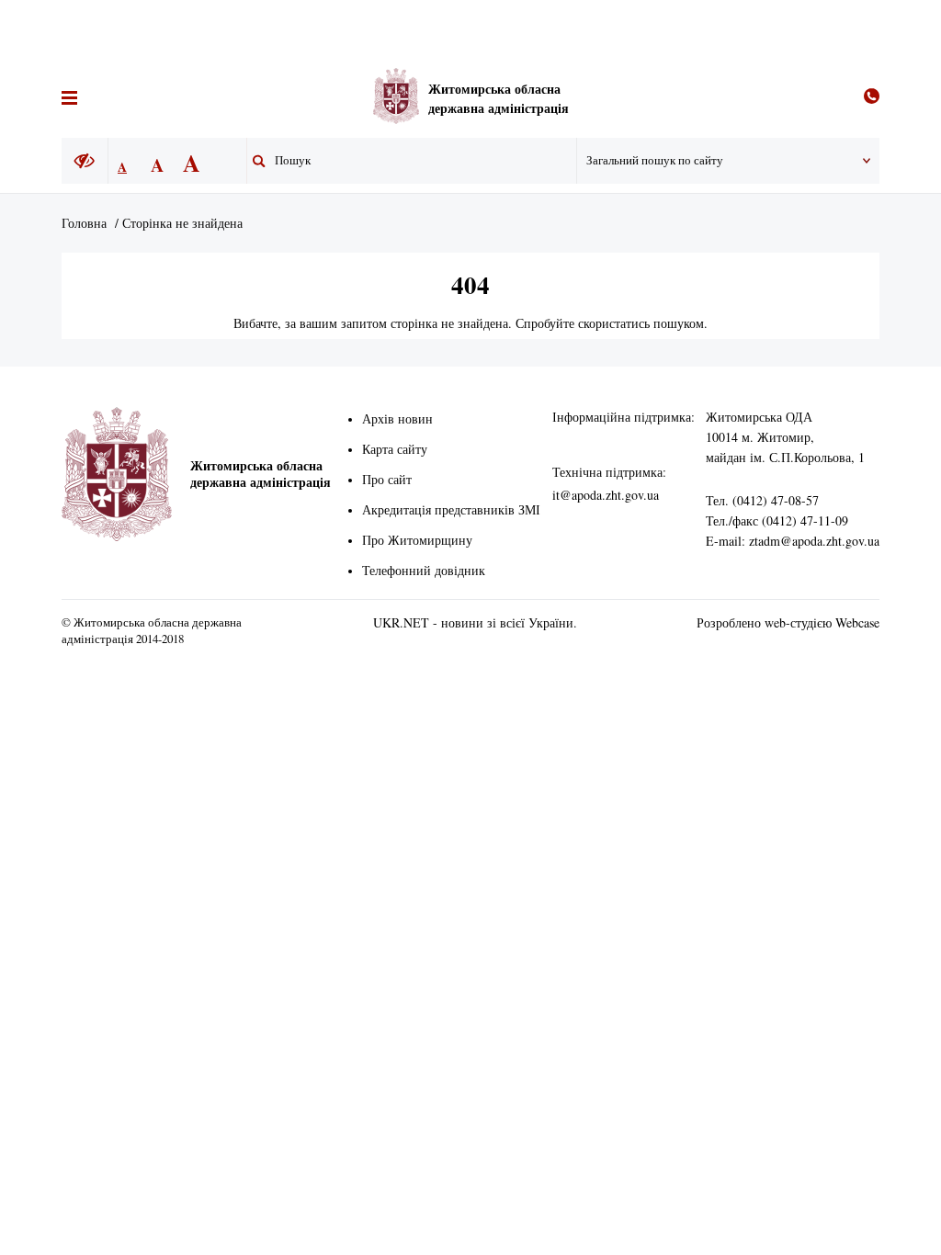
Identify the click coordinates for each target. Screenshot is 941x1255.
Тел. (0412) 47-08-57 (762, 500)
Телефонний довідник (423, 570)
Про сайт (387, 479)
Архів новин (397, 418)
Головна (84, 223)
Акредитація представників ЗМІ (451, 509)
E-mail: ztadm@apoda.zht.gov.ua (792, 540)
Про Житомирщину (417, 539)
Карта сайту (394, 449)
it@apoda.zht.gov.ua (605, 494)
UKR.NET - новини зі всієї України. (475, 622)
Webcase (857, 622)
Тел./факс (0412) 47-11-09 (777, 520)
